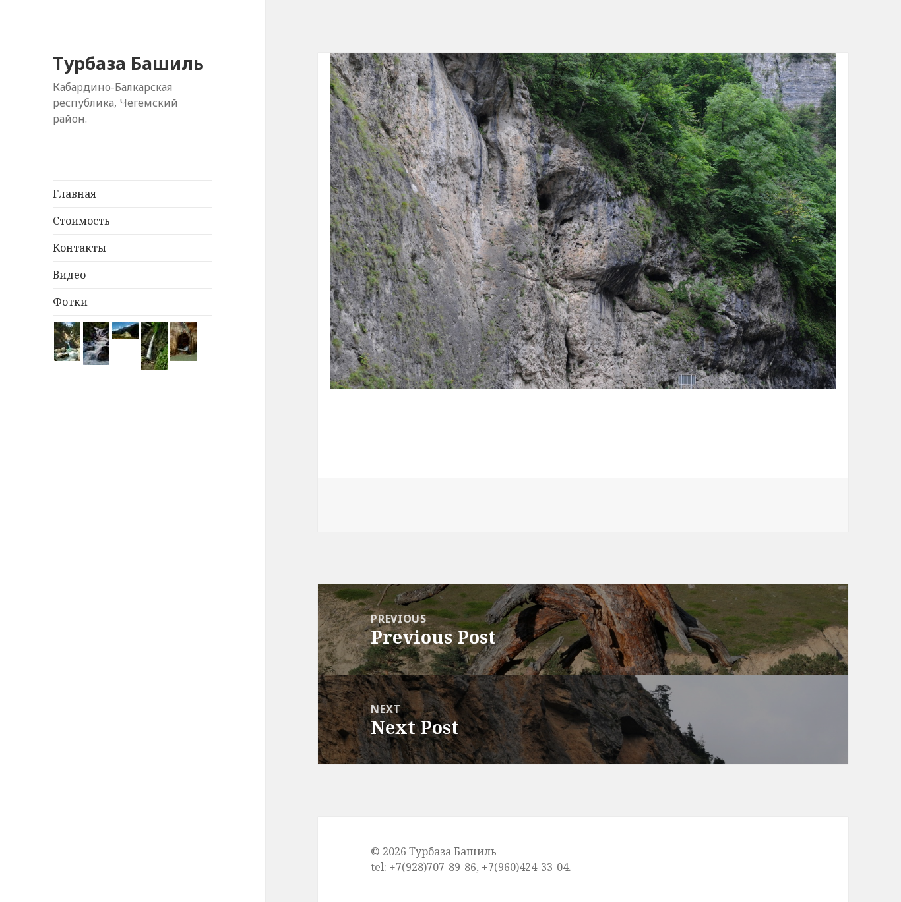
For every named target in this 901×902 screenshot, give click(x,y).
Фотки (70, 302)
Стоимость (81, 220)
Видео (69, 275)
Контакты (79, 247)
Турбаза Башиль (128, 63)
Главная (74, 193)
